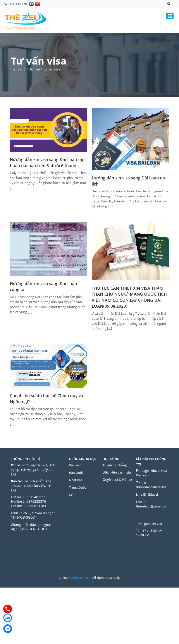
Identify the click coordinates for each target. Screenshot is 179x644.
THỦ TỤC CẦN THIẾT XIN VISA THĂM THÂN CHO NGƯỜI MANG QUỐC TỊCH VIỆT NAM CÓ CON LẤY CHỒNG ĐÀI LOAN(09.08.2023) (129, 297)
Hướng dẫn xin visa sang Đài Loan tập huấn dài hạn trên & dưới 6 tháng (47, 162)
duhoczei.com (80, 578)
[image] (48, 129)
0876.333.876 (17, 4)
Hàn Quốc (76, 472)
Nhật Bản (76, 480)
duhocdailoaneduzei (151, 487)
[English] (32, 3)
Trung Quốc (77, 487)
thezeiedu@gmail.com (152, 506)
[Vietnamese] (37, 3)
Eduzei (153, 494)
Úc (71, 495)
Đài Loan (76, 465)
